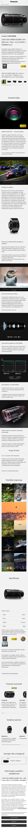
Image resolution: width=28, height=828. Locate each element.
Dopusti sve (14, 825)
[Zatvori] (26, 782)
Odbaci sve (14, 821)
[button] (4, 81)
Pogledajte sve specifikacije (10, 673)
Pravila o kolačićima (22, 808)
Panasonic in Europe (5, 4)
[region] (14, 804)
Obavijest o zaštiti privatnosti (8, 809)
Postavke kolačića (14, 817)
